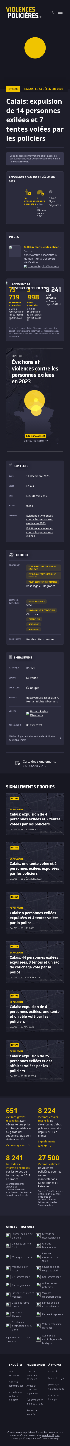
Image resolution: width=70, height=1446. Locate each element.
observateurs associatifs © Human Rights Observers (40, 256)
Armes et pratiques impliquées (32, 1389)
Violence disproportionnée (51, 1295)
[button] (35, 47)
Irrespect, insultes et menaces (23, 1295)
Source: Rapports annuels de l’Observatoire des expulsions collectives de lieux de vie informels (19, 1189)
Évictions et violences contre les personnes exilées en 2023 (39, 519)
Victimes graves (16, 1145)
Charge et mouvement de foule (50, 1257)
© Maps (29, 1438)
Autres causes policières (49, 1285)
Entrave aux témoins (18, 1314)
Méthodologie (56, 1378)
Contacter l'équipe (53, 1397)
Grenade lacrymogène (49, 1245)
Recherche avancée (32, 1412)
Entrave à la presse (52, 1314)
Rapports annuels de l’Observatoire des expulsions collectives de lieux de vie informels (34, 334)
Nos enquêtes (14, 1373)
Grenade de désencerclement (51, 1236)
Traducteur (34, 619)
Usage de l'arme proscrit (20, 1304)
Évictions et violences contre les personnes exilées (39, 532)
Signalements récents (46, 1144)
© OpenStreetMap (48, 1438)
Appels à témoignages (16, 1384)
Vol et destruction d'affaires (43, 582)
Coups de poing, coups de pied (51, 1269)
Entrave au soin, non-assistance (50, 1304)
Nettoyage (34, 624)
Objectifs (53, 1371)
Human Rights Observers (43, 266)
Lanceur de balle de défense (22, 1236)
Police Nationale (37, 601)
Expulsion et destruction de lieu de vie (42, 567)
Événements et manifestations (35, 1402)
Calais (30, 486)
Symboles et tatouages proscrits (19, 1339)
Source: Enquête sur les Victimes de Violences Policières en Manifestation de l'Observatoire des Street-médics (50, 1198)
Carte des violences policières (32, 1375)
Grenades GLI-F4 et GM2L (22, 1245)
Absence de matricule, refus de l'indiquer (52, 1339)
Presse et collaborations (56, 1387)
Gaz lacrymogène (51, 1277)
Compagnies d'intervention (42, 610)
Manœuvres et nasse (20, 1269)
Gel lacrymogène (21, 1277)
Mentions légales (51, 1435)
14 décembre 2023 (37, 476)
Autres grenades (21, 1285)
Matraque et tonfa (22, 1257)
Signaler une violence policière (15, 1396)
